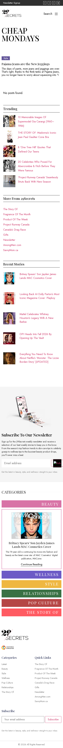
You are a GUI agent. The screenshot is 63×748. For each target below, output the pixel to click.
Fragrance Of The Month (17, 214)
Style (6, 58)
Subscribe (53, 719)
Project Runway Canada (16, 224)
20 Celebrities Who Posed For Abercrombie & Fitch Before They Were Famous (36, 166)
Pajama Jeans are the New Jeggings (26, 64)
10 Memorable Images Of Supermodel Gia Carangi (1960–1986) (36, 121)
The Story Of (10, 209)
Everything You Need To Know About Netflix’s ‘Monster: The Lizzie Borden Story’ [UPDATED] (39, 358)
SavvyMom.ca (10, 250)
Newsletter (9, 240)
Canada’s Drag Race (14, 230)
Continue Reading (31, 564)
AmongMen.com (12, 245)
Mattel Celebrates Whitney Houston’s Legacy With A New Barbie (36, 318)
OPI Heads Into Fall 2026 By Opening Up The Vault (36, 336)
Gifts (5, 235)
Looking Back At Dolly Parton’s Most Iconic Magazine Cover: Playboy (39, 296)
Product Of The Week (15, 219)
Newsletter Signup (11, 2)
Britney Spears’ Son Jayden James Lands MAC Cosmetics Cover (38, 276)
